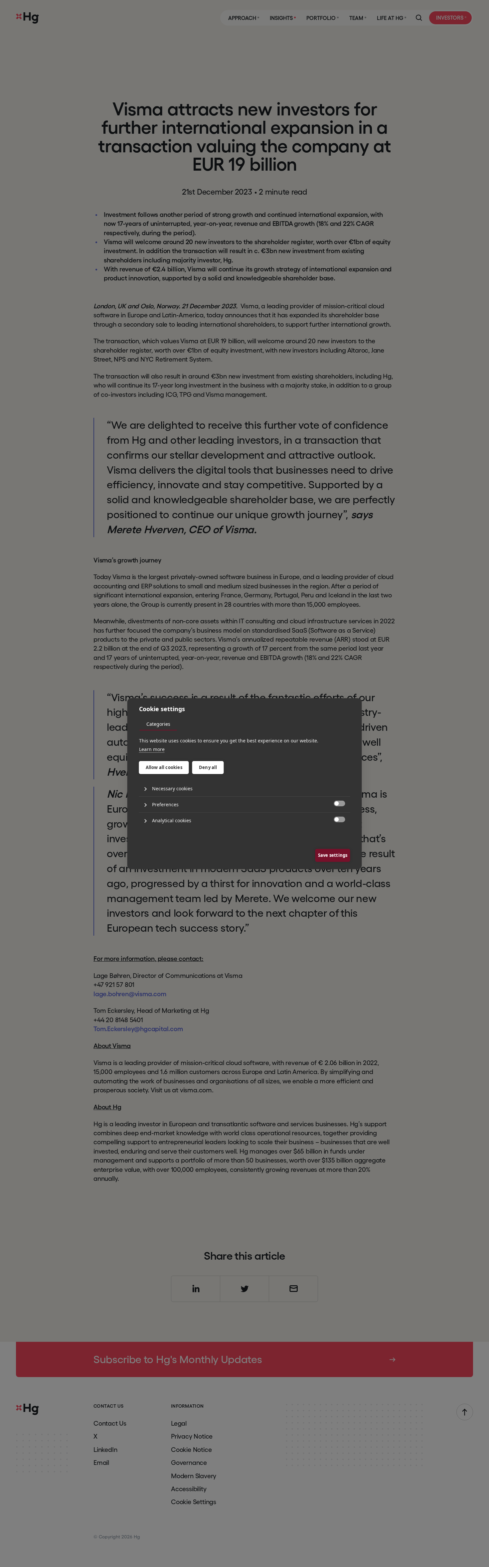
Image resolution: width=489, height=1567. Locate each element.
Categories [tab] (158, 724)
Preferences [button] (165, 804)
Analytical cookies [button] (171, 820)
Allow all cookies (164, 767)
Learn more (152, 749)
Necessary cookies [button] (172, 788)
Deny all (208, 767)
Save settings (333, 855)
